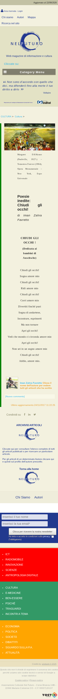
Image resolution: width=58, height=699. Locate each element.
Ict (7, 554)
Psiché (10, 603)
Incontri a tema (16, 614)
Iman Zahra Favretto (31, 383)
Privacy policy (36, 680)
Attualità (12, 652)
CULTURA (6, 116)
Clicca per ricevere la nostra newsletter (32, 531)
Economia (12, 626)
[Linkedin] (29, 414)
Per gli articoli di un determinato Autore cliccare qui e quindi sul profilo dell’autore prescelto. (28, 460)
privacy (47, 536)
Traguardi (13, 608)
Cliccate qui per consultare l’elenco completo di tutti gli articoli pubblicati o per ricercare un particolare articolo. (28, 451)
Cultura (18, 116)
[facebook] (24, 414)
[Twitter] (35, 414)
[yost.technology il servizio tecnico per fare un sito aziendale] (49, 697)
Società (11, 637)
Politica (11, 631)
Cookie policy (21, 680)
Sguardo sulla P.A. (19, 647)
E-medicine (13, 593)
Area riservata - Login (13, 11)
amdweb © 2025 (49, 664)
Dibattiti (11, 642)
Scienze (11, 570)
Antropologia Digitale (21, 575)
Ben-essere (14, 598)
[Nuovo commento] (15, 396)
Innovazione (14, 564)
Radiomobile (14, 559)
